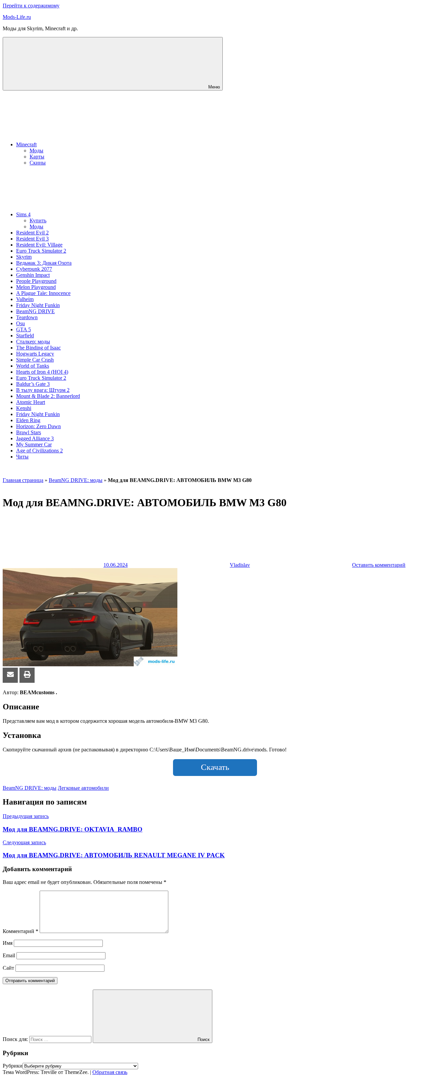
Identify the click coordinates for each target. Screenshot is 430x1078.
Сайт (8, 968)
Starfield (25, 335)
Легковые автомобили (83, 788)
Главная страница (23, 480)
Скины (38, 162)
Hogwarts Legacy (35, 354)
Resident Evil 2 (32, 232)
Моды (36, 150)
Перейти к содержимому (31, 5)
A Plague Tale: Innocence (43, 293)
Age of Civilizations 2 (39, 450)
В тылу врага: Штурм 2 (43, 390)
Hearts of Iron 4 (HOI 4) (42, 372)
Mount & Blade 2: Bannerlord (48, 396)
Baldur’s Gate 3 (33, 384)
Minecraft (26, 144)
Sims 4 (23, 214)
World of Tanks (32, 366)
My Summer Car (34, 444)
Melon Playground (36, 287)
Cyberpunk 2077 (34, 269)
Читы (22, 456)
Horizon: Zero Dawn (38, 426)
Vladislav (240, 565)
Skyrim (24, 257)
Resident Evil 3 (32, 238)
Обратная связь (109, 1072)
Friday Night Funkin (38, 305)
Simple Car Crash (35, 360)
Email (9, 955)
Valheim (25, 299)
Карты (37, 156)
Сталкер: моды (33, 341)
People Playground (36, 281)
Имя (7, 943)
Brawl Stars (28, 432)
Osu (20, 323)
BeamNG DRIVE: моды (75, 480)
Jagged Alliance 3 (35, 438)
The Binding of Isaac (38, 347)
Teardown (27, 317)
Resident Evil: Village (39, 245)
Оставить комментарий (378, 565)
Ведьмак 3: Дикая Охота (44, 263)
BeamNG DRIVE (35, 311)
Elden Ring (28, 420)
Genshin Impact (33, 275)
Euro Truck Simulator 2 (41, 251)
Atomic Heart (30, 402)
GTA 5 (23, 329)
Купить (38, 220)
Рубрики (13, 1066)
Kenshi (23, 408)
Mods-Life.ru (17, 17)
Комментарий (20, 931)
